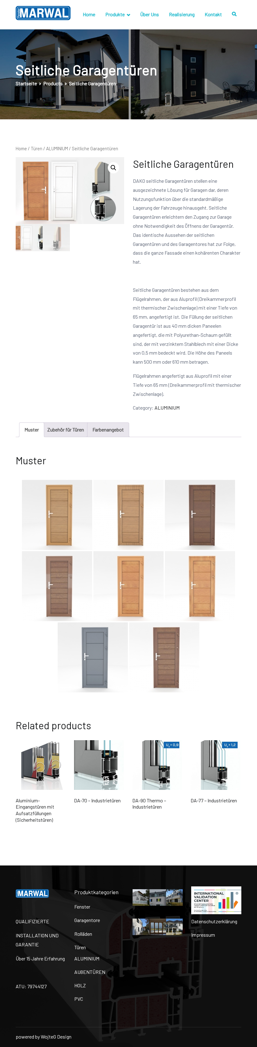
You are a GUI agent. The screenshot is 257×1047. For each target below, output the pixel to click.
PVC (78, 999)
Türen (36, 148)
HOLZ (80, 985)
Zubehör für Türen (65, 429)
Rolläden (83, 934)
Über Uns (149, 14)
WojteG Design (56, 1037)
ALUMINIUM (57, 148)
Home (89, 14)
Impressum (203, 935)
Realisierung (182, 14)
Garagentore (87, 920)
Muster (31, 429)
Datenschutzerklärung (214, 921)
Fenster (82, 907)
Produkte (115, 14)
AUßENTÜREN (89, 972)
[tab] (31, 429)
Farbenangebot (108, 429)
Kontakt (213, 14)
